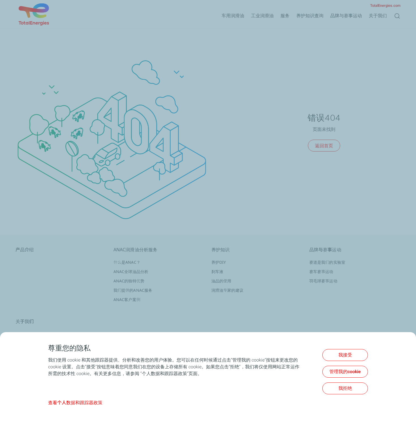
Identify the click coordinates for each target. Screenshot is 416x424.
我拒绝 (345, 388)
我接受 (345, 355)
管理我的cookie (345, 371)
